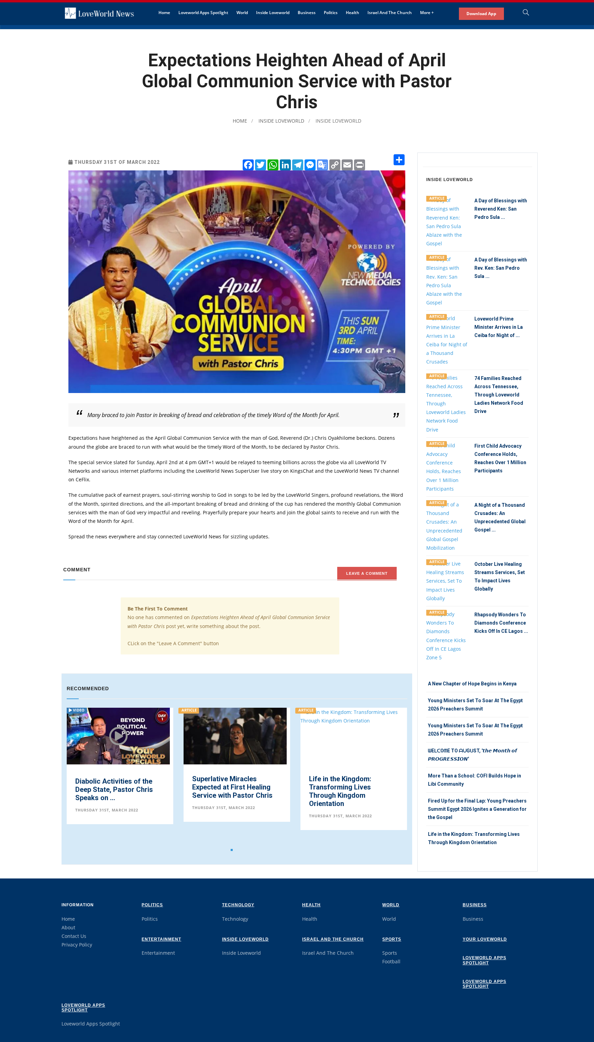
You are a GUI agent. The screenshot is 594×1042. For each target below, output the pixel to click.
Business (307, 12)
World (242, 12)
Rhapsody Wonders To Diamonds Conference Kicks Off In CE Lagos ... (501, 623)
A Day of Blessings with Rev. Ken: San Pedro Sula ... (500, 268)
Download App (481, 13)
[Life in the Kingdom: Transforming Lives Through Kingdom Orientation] (237, 716)
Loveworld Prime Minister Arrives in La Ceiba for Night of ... (498, 327)
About (68, 927)
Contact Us (74, 936)
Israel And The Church (389, 12)
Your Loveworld (485, 939)
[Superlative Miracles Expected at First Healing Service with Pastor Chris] (118, 758)
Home (164, 12)
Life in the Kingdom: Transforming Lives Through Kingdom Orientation (223, 791)
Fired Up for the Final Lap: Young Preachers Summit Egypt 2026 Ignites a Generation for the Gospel (477, 809)
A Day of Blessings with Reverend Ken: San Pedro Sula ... (500, 209)
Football (391, 961)
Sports (391, 939)
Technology (238, 905)
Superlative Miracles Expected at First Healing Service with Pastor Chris (115, 787)
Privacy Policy (77, 944)
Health (352, 12)
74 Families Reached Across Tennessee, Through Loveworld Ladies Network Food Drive (498, 395)
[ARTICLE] (447, 221)
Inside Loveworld (272, 12)
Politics (331, 12)
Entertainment (161, 939)
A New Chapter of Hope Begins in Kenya (472, 683)
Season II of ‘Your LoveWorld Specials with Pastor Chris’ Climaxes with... (348, 791)
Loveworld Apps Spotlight (203, 12)
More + (427, 12)
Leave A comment (367, 573)
